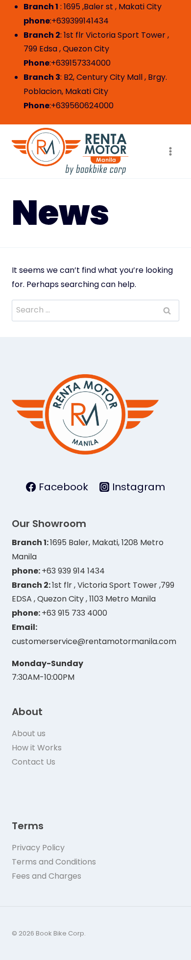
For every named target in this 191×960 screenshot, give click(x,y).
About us (29, 733)
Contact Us (33, 762)
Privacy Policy (38, 847)
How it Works (37, 747)
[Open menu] (170, 151)
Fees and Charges (46, 876)
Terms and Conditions (54, 861)
